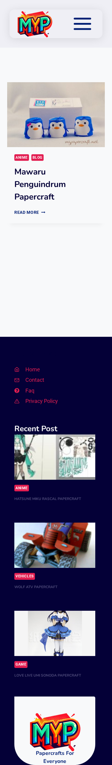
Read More (29, 212)
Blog (37, 157)
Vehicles (25, 576)
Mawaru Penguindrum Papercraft (40, 184)
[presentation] (56, 114)
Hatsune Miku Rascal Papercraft (47, 498)
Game (21, 664)
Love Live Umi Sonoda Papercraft (47, 675)
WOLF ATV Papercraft (35, 587)
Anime (22, 157)
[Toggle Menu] (82, 24)
